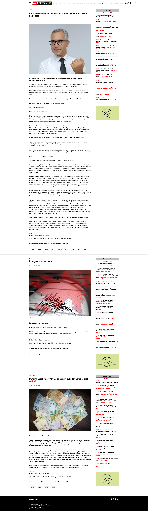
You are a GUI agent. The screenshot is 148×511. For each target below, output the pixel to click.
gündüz (60, 249)
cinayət (46, 249)
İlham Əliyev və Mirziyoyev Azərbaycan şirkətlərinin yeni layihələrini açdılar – (107, 28)
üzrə (85, 249)
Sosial (30, 258)
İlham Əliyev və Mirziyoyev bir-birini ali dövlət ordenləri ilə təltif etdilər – (106, 41)
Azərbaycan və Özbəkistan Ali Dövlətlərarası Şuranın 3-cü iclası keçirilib (105, 59)
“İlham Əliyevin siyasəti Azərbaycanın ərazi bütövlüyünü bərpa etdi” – (106, 35)
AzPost (69, 238)
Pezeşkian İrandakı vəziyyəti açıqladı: (105, 76)
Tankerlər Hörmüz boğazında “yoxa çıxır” (107, 94)
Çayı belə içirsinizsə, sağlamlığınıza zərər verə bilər (106, 99)
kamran (67, 249)
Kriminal (31, 10)
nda (73, 249)
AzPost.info (33, 499)
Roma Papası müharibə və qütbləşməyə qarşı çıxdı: (106, 70)
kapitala (46, 487)
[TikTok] (132, 3)
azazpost (33, 249)
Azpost (39, 249)
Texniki (78, 249)
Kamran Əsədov (48, 86)
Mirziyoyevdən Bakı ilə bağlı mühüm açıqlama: (105, 47)
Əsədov (53, 249)
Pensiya (53, 487)
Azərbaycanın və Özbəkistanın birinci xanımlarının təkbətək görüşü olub (107, 16)
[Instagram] (128, 3)
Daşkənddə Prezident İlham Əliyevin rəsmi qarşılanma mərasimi (105, 82)
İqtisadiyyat (32, 375)
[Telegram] (130, 3)
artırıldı (46, 436)
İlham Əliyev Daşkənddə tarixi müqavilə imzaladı (105, 53)
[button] (30, 3)
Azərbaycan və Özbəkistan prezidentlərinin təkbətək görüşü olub (106, 64)
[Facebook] (126, 3)
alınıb (46, 323)
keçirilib (42, 80)
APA (30, 84)
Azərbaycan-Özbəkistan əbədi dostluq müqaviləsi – (106, 21)
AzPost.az (32, 233)
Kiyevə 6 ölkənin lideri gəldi (106, 88)
